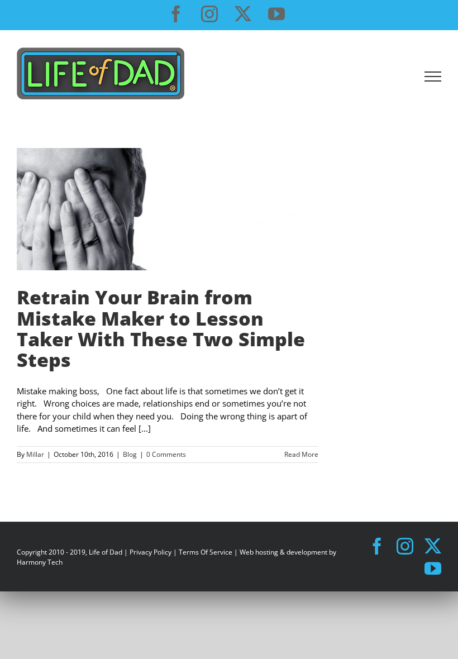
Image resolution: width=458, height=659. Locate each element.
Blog (130, 454)
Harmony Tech (40, 562)
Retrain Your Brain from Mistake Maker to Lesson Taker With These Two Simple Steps (161, 328)
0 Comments (166, 454)
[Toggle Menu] (433, 76)
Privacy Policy (150, 552)
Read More (301, 454)
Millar (35, 454)
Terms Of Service (205, 552)
